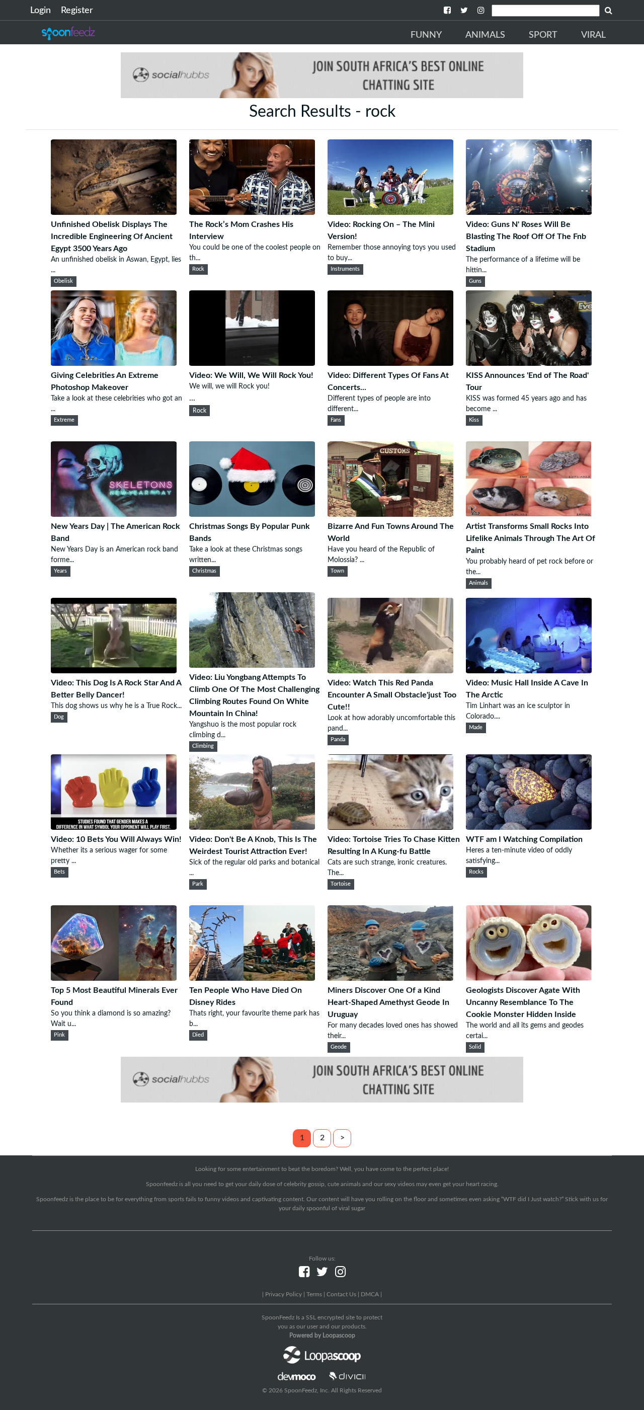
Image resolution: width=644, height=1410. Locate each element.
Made (475, 727)
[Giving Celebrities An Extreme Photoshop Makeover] (114, 363)
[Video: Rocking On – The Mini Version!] (390, 212)
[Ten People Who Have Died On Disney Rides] (252, 978)
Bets (59, 872)
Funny (426, 35)
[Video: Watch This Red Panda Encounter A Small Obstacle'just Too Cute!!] (390, 671)
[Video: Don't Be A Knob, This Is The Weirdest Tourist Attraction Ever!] (252, 827)
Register (77, 10)
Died (198, 1035)
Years (60, 571)
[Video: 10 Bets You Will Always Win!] (114, 827)
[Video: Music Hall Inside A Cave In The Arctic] (529, 671)
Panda (338, 739)
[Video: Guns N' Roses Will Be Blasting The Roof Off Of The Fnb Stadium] (529, 212)
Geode (339, 1047)
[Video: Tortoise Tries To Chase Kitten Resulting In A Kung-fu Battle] (390, 827)
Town (337, 571)
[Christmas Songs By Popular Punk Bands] (252, 514)
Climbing (203, 746)
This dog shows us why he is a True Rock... (116, 706)
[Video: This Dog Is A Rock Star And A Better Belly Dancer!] (114, 671)
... (251, 386)
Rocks (476, 872)
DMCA (370, 1294)
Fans (336, 420)
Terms (314, 1294)
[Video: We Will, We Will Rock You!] (252, 363)
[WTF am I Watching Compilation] (529, 827)
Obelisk (63, 281)
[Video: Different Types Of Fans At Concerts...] (390, 363)
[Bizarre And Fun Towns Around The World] (390, 514)
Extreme (64, 420)
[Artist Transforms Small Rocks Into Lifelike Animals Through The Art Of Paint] (529, 514)
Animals (485, 35)
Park (197, 884)
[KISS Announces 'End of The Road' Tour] (529, 363)
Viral (593, 35)
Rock (198, 269)
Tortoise (341, 884)
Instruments (345, 269)
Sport (543, 35)
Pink (59, 1035)
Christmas (204, 571)
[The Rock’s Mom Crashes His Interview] (252, 212)
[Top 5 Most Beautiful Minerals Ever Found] (114, 978)
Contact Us (341, 1294)
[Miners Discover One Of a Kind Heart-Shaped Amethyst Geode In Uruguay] (390, 978)
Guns (475, 281)
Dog (59, 717)
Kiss (474, 420)
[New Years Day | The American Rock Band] (114, 514)
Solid (475, 1047)
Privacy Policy (283, 1294)
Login (40, 10)
